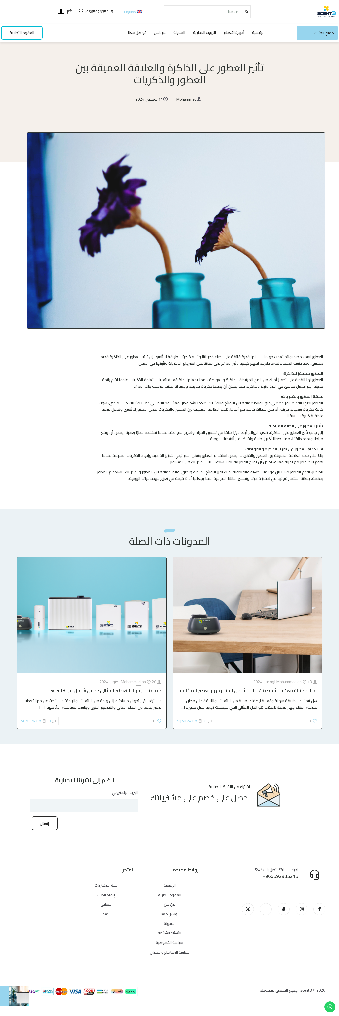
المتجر (106, 914)
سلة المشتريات (106, 885)
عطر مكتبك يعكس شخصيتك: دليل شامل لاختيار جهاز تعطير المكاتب (248, 690)
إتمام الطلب (106, 895)
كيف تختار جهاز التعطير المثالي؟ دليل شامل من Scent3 (105, 690)
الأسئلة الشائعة (169, 933)
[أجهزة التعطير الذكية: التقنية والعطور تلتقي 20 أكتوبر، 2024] (4, 996)
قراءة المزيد (187, 721)
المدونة (169, 923)
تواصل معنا (170, 914)
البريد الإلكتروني (125, 792)
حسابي (106, 904)
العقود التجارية (169, 895)
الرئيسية (170, 885)
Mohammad (286, 681)
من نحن (169, 904)
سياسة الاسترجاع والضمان (169, 952)
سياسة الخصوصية (169, 942)
